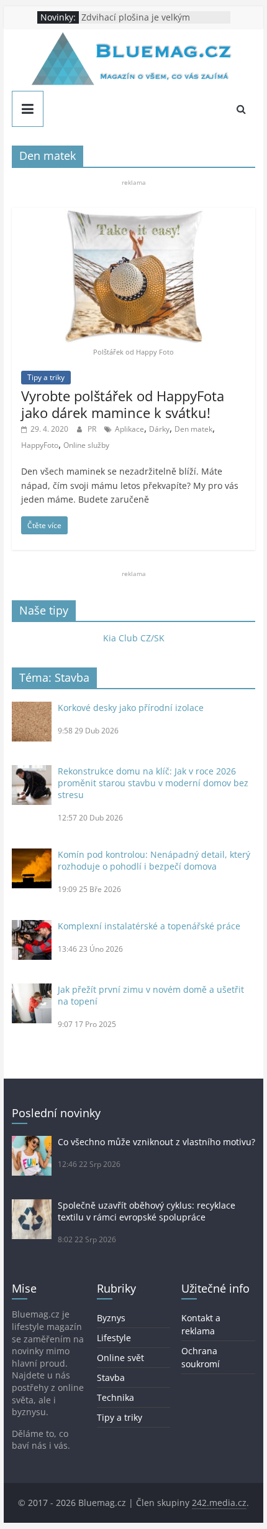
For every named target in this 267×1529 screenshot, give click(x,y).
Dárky (159, 429)
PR (93, 429)
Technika (115, 1397)
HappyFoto (39, 445)
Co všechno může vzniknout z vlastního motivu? (156, 1142)
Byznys (111, 1318)
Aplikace (129, 429)
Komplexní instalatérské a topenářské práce (149, 926)
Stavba (111, 1377)
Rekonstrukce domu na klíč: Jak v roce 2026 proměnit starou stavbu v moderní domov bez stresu (153, 783)
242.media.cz (219, 1502)
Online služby (86, 445)
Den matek (193, 429)
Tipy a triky (46, 377)
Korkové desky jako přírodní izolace (131, 707)
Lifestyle (114, 1338)
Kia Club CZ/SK (134, 638)
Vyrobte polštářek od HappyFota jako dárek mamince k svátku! (122, 403)
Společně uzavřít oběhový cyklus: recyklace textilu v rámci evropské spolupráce (146, 1211)
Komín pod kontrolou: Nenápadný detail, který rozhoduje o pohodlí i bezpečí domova (154, 860)
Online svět (120, 1358)
